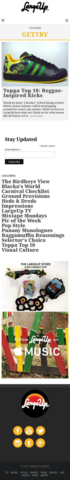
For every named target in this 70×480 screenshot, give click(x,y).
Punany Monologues (27, 230)
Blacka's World (21, 186)
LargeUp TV (16, 210)
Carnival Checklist (25, 191)
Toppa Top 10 (18, 245)
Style (24, 472)
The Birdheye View (26, 181)
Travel (53, 472)
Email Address (13, 149)
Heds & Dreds (19, 201)
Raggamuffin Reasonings (33, 235)
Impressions (17, 205)
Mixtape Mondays (24, 215)
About (44, 475)
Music (14, 472)
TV (7, 472)
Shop (35, 475)
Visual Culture (20, 249)
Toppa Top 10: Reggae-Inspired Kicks (33, 93)
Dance (26, 475)
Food (44, 472)
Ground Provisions (26, 196)
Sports (34, 472)
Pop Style (13, 225)
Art (62, 472)
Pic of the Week (21, 220)
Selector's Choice (24, 240)
